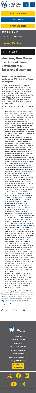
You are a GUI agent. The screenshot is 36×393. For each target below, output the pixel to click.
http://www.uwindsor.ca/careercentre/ (14, 301)
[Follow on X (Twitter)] (9, 377)
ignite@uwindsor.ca (27, 225)
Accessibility (18, 343)
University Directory (18, 340)
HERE (21, 201)
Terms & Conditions (18, 354)
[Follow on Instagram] (23, 385)
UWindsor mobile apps (18, 350)
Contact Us (18, 336)
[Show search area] (26, 4)
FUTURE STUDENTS (18, 13)
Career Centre (10, 32)
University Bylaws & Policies (18, 357)
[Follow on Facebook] (18, 377)
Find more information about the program (17, 202)
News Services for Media (18, 347)
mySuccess (14, 134)
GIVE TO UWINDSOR (18, 26)
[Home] (11, 4)
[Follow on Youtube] (13, 385)
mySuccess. (9, 271)
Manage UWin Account (18, 361)
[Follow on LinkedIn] (27, 377)
